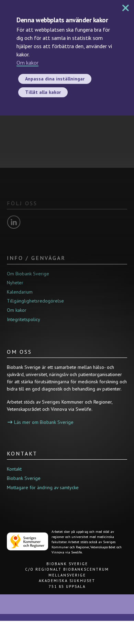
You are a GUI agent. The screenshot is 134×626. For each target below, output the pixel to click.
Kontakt (14, 469)
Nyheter (15, 282)
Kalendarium (20, 292)
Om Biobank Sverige (28, 274)
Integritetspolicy (23, 319)
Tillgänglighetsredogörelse (35, 301)
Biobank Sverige (24, 478)
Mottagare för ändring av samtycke (43, 487)
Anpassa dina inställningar (55, 79)
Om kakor (27, 62)
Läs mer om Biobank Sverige (44, 422)
